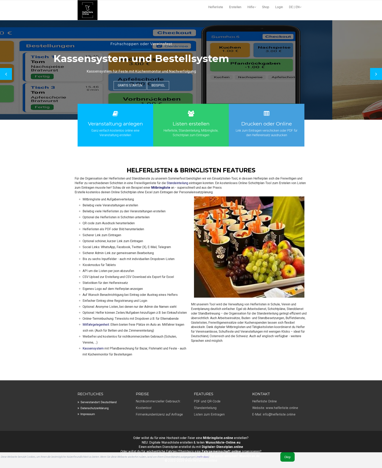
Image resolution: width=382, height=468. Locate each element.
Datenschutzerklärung (95, 408)
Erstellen (235, 7)
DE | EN (294, 7)
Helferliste (215, 7)
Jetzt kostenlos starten (180, 85)
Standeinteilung (177, 183)
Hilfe (250, 7)
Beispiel (216, 85)
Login (279, 7)
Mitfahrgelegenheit (96, 324)
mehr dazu (203, 456)
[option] (191, 70)
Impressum (88, 414)
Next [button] (376, 74)
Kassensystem (93, 348)
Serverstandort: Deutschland (99, 402)
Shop (265, 7)
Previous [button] (6, 74)
